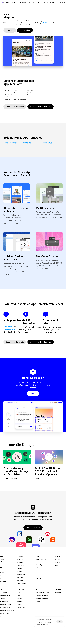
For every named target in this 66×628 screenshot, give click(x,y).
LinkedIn (57, 562)
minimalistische (9, 329)
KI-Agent (19, 571)
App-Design (20, 577)
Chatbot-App (27, 143)
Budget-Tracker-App (10, 143)
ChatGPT (19, 601)
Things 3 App (47, 143)
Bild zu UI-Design (41, 562)
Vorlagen (6, 14)
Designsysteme (21, 583)
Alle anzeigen (21, 574)
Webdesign (20, 580)
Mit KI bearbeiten (48, 23)
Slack (56, 565)
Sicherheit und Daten (42, 598)
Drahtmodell (20, 565)
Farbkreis (38, 568)
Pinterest (19, 598)
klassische (7, 327)
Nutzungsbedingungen (42, 592)
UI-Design (20, 559)
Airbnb (18, 595)
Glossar (38, 576)
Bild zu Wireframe (41, 559)
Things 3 (19, 604)
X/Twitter (57, 559)
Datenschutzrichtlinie (42, 595)
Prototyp (19, 568)
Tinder (18, 592)
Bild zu (38, 565)
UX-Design (20, 562)
